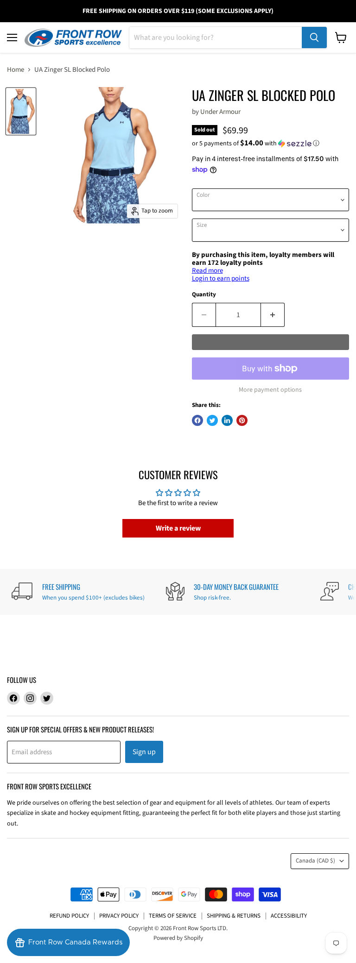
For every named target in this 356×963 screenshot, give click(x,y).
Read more (207, 270)
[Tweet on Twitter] (212, 420)
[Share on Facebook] (197, 420)
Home (15, 70)
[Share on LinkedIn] (227, 420)
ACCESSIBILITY (289, 916)
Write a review (178, 528)
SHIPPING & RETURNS (234, 916)
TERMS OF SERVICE (173, 916)
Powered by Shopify (178, 938)
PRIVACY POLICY (119, 916)
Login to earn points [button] (220, 278)
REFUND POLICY (69, 916)
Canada (315, 861)
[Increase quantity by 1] (273, 315)
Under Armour (220, 112)
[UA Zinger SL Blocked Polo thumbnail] (21, 111)
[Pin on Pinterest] (242, 420)
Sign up (144, 752)
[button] (270, 143)
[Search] (314, 37)
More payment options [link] (270, 390)
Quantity (204, 294)
